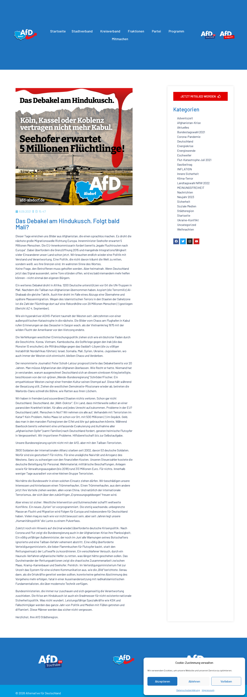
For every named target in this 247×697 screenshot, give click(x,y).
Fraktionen (136, 31)
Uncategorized (186, 224)
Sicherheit (183, 201)
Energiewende (186, 150)
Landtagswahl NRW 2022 (193, 183)
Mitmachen (120, 39)
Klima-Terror (185, 178)
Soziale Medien (186, 206)
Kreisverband (110, 31)
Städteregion (185, 211)
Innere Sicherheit (188, 174)
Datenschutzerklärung (188, 690)
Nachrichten (185, 192)
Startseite (58, 31)
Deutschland (185, 141)
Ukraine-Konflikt (188, 220)
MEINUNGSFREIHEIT (190, 187)
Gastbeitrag (184, 164)
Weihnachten (185, 229)
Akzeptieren (162, 681)
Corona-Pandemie (188, 136)
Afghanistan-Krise (189, 123)
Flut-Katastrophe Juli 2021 (194, 160)
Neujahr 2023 (185, 197)
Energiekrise (185, 146)
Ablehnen (194, 681)
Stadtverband (82, 31)
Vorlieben (226, 681)
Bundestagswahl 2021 (191, 132)
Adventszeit (185, 118)
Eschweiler (184, 155)
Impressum (208, 690)
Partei (156, 31)
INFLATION (184, 169)
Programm (176, 31)
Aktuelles (183, 127)
